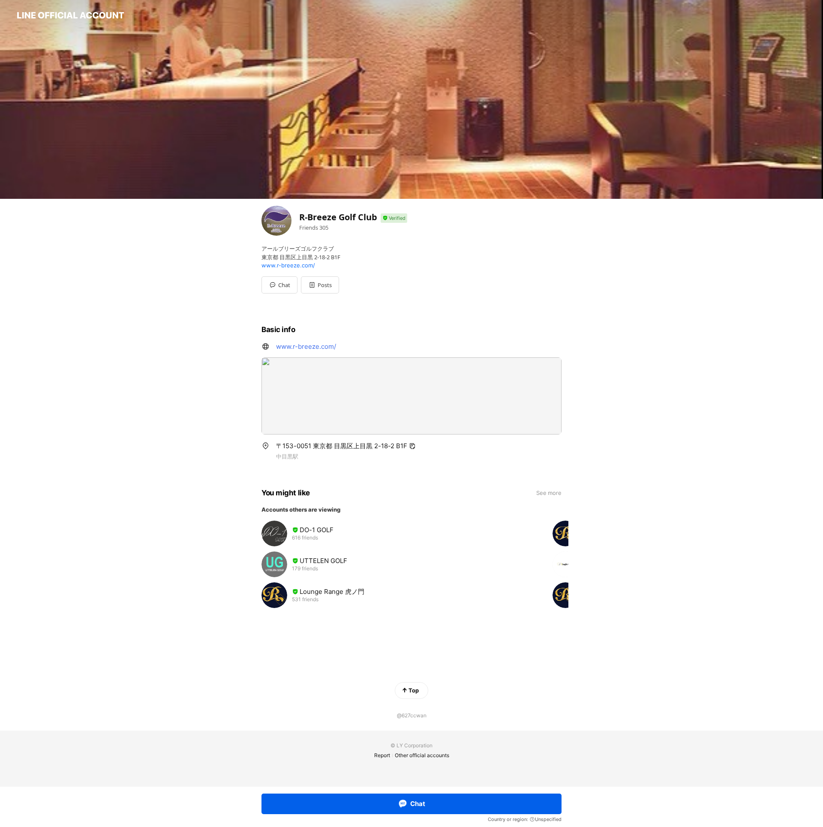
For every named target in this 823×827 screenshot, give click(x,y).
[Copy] (412, 446)
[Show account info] (394, 218)
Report (382, 755)
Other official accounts (422, 755)
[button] (320, 285)
